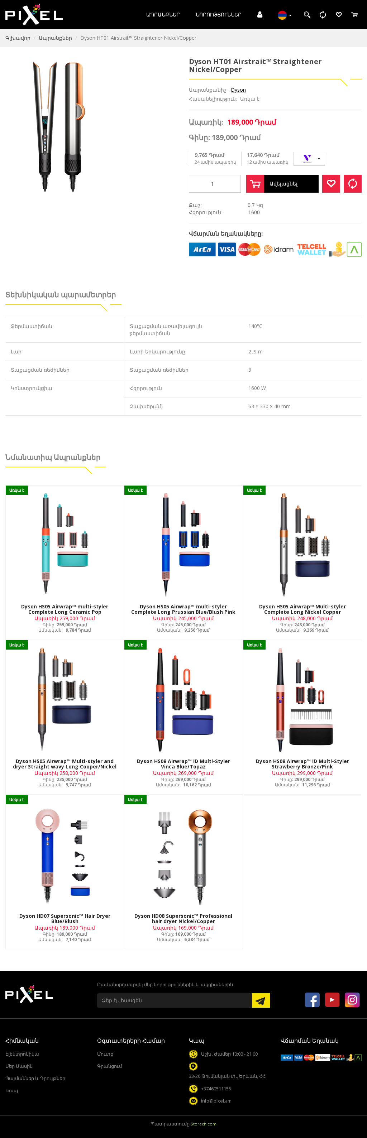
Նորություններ (219, 14)
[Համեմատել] (353, 184)
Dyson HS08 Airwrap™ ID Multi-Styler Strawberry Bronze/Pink (302, 764)
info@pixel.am (216, 1101)
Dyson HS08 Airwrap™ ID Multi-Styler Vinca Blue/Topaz (183, 764)
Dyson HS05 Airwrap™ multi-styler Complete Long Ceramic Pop (64, 609)
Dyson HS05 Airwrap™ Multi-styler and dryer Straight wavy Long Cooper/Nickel (64, 764)
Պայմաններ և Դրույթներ (35, 1078)
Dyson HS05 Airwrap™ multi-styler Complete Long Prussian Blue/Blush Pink (183, 609)
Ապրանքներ (163, 14)
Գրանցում (109, 1066)
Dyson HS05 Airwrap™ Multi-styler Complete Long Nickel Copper (302, 609)
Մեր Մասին (19, 1066)
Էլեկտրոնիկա (22, 1054)
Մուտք (105, 1054)
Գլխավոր (17, 37)
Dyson (238, 89)
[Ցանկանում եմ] (331, 184)
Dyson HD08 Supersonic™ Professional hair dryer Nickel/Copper (183, 918)
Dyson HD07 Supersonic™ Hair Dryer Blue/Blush (64, 918)
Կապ (11, 1091)
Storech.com (203, 1124)
